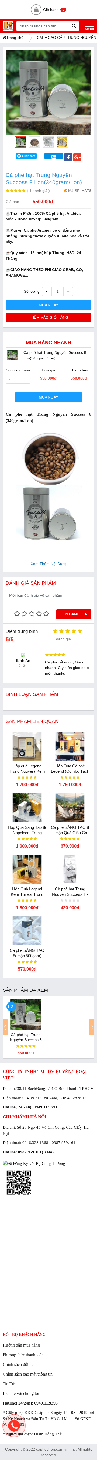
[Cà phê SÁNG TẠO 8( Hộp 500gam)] (27, 930)
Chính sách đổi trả (18, 1364)
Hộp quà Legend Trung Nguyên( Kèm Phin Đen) (27, 771)
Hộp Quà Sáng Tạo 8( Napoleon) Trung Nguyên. (27, 832)
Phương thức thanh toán (23, 1355)
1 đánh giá (38, 190)
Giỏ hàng (53, 10)
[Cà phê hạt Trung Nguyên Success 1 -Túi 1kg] (70, 869)
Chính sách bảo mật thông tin (28, 1374)
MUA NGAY (48, 305)
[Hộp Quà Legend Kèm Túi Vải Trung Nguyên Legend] (27, 869)
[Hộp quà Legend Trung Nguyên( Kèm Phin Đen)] (27, 746)
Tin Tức (9, 1383)
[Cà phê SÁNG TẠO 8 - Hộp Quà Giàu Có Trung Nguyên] (70, 807)
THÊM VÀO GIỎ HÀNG (48, 317)
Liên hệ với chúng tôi (21, 1393)
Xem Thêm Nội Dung (49, 564)
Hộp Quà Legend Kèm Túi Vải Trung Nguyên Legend (27, 894)
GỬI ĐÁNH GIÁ (74, 614)
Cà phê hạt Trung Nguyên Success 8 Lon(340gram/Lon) (26, 1039)
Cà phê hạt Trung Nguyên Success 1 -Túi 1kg (70, 894)
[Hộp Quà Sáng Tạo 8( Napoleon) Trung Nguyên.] (27, 807)
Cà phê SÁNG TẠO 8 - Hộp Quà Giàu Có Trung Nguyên (70, 832)
